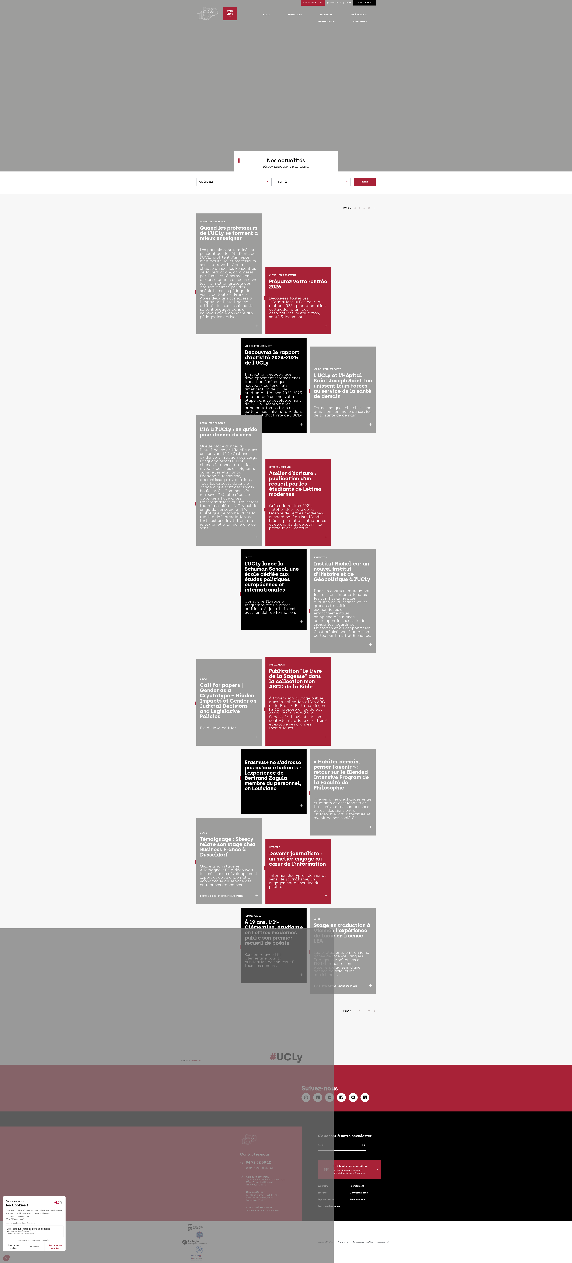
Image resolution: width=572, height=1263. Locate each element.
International (326, 21)
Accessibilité (383, 1242)
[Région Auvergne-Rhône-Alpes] (194, 1244)
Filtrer (365, 181)
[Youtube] (353, 1097)
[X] (364, 1097)
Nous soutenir (364, 3)
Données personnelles (363, 1242)
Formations (295, 14)
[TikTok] (317, 1097)
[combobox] (234, 182)
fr (347, 3)
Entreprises (360, 21)
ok (363, 1144)
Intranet (323, 1193)
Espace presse (326, 1199)
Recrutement (357, 1186)
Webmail (323, 1186)
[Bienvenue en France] (199, 1251)
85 (369, 207)
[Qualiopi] (196, 1258)
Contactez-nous (359, 1193)
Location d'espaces (329, 1206)
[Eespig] (199, 1236)
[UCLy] (207, 13)
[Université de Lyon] (195, 1229)
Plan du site (343, 1242)
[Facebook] (341, 1097)
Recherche (326, 14)
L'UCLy (266, 14)
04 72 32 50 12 (258, 1162)
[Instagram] (305, 1097)
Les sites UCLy (309, 3)
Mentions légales (325, 1242)
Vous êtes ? (230, 12)
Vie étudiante (359, 14)
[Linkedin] (329, 1097)
